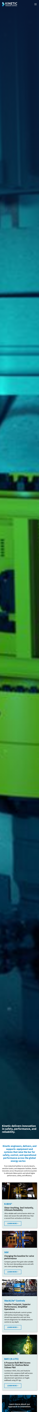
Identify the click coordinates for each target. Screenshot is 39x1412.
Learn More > (12, 1223)
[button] (35, 4)
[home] (9, 4)
